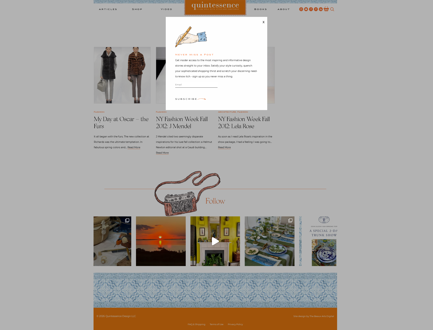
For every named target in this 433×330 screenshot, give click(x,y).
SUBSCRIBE (186, 99)
